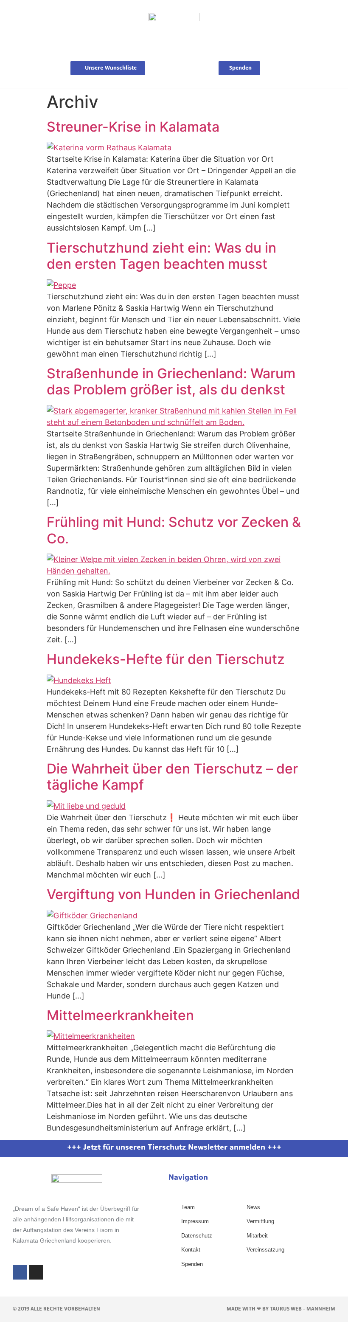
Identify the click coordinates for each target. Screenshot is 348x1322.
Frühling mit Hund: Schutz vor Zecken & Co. (174, 530)
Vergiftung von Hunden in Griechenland (173, 894)
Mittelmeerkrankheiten (120, 1015)
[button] (174, 51)
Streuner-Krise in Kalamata (133, 126)
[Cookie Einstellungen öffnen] (18, 1310)
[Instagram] (36, 1272)
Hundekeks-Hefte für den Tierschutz (166, 659)
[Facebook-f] (20, 1272)
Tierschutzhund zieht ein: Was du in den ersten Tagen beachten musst (161, 255)
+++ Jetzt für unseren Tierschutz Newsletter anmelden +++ (174, 1148)
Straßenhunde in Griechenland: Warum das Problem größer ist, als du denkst (171, 381)
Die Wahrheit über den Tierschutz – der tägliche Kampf (172, 776)
